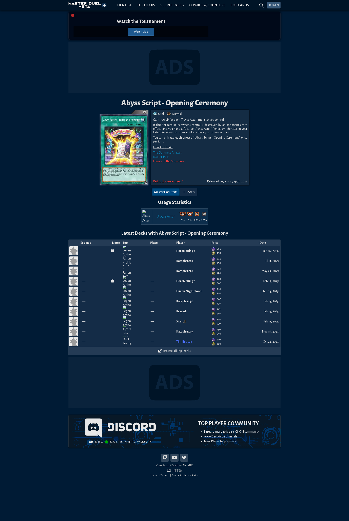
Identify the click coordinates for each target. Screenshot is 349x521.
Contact (176, 475)
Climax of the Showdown (169, 161)
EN (169, 470)
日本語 (177, 470)
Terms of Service (159, 475)
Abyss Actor (166, 216)
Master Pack (161, 156)
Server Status (191, 475)
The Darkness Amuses (167, 152)
